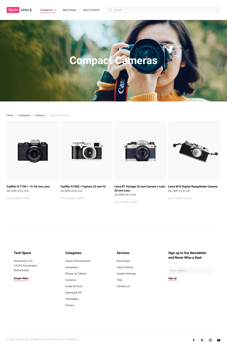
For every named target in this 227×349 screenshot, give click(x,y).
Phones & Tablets (75, 273)
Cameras (70, 280)
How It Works (91, 10)
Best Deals (69, 10)
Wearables (71, 299)
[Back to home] (20, 10)
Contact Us (123, 286)
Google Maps (21, 278)
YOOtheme (72, 339)
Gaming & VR (73, 292)
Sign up (172, 278)
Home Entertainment (78, 261)
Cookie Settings (126, 273)
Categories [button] (46, 10)
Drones (69, 305)
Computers (72, 267)
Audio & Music (74, 286)
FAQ (119, 280)
